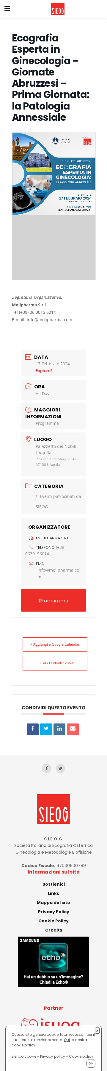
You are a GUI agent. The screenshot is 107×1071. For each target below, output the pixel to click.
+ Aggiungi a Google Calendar (55, 644)
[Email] (73, 729)
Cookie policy (81, 1056)
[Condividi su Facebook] (33, 729)
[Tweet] (46, 729)
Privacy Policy (53, 912)
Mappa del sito (53, 903)
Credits (53, 930)
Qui (67, 1039)
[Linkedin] (59, 729)
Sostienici (54, 884)
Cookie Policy (53, 921)
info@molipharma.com (58, 573)
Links (53, 893)
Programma (47, 423)
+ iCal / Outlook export (55, 662)
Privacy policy (52, 1056)
